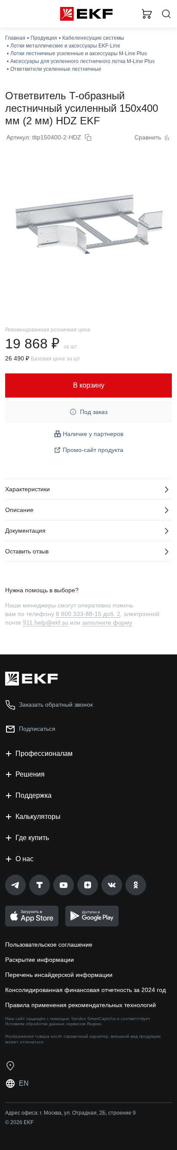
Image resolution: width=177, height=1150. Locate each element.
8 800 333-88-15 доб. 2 (88, 613)
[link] (15, 885)
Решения (30, 774)
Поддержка (33, 795)
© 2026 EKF (19, 1122)
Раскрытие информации (39, 959)
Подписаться (37, 728)
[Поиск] (166, 14)
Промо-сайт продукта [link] (93, 449)
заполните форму (107, 622)
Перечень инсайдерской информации (59, 974)
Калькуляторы (38, 816)
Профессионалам (44, 753)
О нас (24, 858)
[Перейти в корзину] (147, 14)
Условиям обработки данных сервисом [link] (45, 1023)
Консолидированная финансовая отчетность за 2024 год (85, 989)
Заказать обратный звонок (56, 704)
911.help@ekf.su (45, 622)
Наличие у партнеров (93, 433)
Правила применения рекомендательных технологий (80, 1005)
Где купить (32, 837)
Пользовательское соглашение (48, 944)
